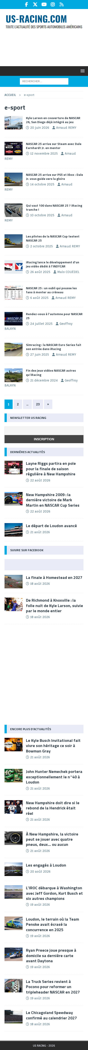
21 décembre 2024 (44, 380)
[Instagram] (53, 4)
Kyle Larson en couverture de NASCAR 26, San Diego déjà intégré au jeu (53, 119)
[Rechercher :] (44, 81)
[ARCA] (14, 318)
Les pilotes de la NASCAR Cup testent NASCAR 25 (52, 238)
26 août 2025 (40, 272)
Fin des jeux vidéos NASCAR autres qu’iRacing (51, 372)
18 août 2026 (40, 583)
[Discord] (62, 4)
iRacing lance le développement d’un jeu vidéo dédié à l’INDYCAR (52, 264)
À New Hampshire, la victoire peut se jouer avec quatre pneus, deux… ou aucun (52, 839)
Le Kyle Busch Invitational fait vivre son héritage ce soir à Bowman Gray (53, 745)
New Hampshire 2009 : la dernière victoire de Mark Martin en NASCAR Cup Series (52, 500)
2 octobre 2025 (41, 246)
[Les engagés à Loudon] (14, 869)
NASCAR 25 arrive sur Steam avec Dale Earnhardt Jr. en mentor (53, 145)
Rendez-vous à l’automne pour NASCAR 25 (54, 316)
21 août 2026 (40, 532)
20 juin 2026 (39, 127)
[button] (82, 70)
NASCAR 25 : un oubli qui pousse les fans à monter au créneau (51, 290)
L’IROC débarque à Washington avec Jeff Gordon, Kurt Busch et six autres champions (54, 893)
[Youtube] (44, 4)
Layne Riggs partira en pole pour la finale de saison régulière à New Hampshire (51, 468)
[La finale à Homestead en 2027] (14, 581)
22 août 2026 (40, 480)
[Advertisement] (46, 47)
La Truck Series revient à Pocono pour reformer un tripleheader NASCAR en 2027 (53, 986)
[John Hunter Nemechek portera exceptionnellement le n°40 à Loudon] (14, 775)
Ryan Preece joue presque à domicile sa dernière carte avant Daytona (51, 955)
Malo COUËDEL (68, 272)
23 (38, 404)
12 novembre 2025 (44, 153)
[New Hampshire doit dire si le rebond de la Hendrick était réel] (14, 807)
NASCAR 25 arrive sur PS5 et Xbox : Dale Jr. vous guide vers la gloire (54, 176)
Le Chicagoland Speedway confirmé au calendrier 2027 (51, 1015)
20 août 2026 (40, 871)
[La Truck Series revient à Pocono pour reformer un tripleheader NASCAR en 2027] (14, 985)
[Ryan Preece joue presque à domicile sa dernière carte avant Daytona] (14, 954)
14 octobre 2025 (42, 184)
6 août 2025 (39, 298)
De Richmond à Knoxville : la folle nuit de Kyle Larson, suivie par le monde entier (54, 605)
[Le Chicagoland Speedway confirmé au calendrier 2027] (14, 1016)
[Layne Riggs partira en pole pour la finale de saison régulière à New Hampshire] (14, 467)
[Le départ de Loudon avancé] (14, 530)
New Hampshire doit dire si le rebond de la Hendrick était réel (52, 808)
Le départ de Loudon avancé (51, 526)
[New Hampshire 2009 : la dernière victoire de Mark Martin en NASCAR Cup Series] (14, 499)
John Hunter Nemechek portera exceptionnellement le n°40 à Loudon (54, 776)
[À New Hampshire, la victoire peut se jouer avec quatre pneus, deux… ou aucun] (14, 838)
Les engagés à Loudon (46, 865)
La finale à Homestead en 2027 (54, 577)
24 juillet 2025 (41, 323)
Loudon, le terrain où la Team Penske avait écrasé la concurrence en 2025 (52, 924)
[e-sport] (14, 122)
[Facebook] (26, 4)
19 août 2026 (40, 904)
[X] (35, 4)
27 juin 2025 (39, 354)
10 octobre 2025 (42, 215)
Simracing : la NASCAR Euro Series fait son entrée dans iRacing (53, 346)
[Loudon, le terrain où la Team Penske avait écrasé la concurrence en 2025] (14, 923)
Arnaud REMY (66, 127)
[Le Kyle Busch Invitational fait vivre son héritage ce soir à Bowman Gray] (14, 744)
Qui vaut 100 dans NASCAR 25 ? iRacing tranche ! (54, 207)
